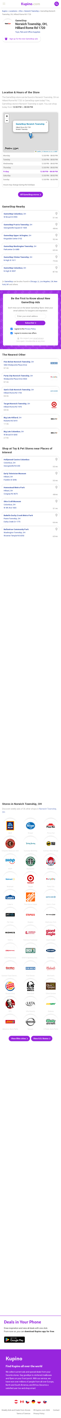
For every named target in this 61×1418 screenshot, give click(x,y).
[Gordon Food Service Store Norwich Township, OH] (10, 969)
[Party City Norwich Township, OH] (50, 879)
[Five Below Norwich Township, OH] (30, 969)
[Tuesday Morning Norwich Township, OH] (30, 844)
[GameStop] (7, 25)
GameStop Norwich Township (30, 123)
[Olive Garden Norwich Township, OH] (50, 986)
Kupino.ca (22, 1402)
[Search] (56, 4)
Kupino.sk (45, 1402)
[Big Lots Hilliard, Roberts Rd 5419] (30, 421)
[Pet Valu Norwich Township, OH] (10, 915)
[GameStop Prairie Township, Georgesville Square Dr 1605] (30, 226)
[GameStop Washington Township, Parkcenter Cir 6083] (30, 247)
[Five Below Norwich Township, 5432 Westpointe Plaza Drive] (30, 365)
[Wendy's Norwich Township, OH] (50, 862)
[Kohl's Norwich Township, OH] (10, 933)
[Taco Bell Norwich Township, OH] (30, 986)
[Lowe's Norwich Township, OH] (10, 897)
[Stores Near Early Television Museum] (30, 477)
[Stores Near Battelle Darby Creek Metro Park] (30, 518)
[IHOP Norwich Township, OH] (10, 862)
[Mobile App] (14, 1340)
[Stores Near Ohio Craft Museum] (30, 505)
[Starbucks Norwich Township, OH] (30, 862)
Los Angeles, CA (46, 282)
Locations (13, 11)
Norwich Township (31, 11)
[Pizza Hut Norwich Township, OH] (50, 826)
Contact (56, 1410)
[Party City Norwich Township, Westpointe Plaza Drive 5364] (30, 379)
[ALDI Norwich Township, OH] (10, 826)
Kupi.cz (28, 1402)
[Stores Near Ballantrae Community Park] (30, 532)
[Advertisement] (30, 66)
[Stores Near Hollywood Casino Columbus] (30, 463)
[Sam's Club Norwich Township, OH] (50, 897)
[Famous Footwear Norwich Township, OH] (30, 933)
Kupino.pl (39, 1402)
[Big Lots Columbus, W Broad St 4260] (30, 435)
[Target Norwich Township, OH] (30, 879)
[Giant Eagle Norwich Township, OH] (50, 933)
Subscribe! (30, 323)
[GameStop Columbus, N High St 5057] (30, 269)
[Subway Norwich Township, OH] (50, 1004)
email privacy (38, 338)
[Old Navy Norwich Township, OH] (50, 951)
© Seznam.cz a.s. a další (49, 151)
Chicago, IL (34, 282)
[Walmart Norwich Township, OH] (10, 879)
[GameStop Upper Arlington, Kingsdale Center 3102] (30, 237)
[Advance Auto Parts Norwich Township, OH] (10, 1022)
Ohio (21, 11)
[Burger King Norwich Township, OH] (10, 986)
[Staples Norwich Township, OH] (30, 915)
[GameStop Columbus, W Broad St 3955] (30, 215)
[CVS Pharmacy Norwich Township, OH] (10, 951)
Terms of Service (23, 1413)
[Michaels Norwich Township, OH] (50, 969)
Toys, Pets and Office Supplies (27, 32)
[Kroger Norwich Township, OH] (30, 826)
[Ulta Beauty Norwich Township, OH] (30, 1004)
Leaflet (38, 151)
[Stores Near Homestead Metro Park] (30, 491)
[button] (21, 39)
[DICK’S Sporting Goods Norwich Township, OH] (30, 951)
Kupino (4, 11)
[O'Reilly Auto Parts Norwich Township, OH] (50, 1022)
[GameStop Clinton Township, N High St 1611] (30, 258)
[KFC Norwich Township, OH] (10, 1004)
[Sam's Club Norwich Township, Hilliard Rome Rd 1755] (30, 393)
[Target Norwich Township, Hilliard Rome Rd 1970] (30, 407)
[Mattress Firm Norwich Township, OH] (50, 915)
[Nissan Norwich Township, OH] (30, 1022)
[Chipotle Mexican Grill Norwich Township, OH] (10, 844)
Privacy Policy (30, 329)
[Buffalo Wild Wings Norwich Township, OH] (50, 844)
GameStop (8, 282)
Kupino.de (33, 1402)
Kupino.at (16, 1402)
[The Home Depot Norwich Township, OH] (30, 897)
